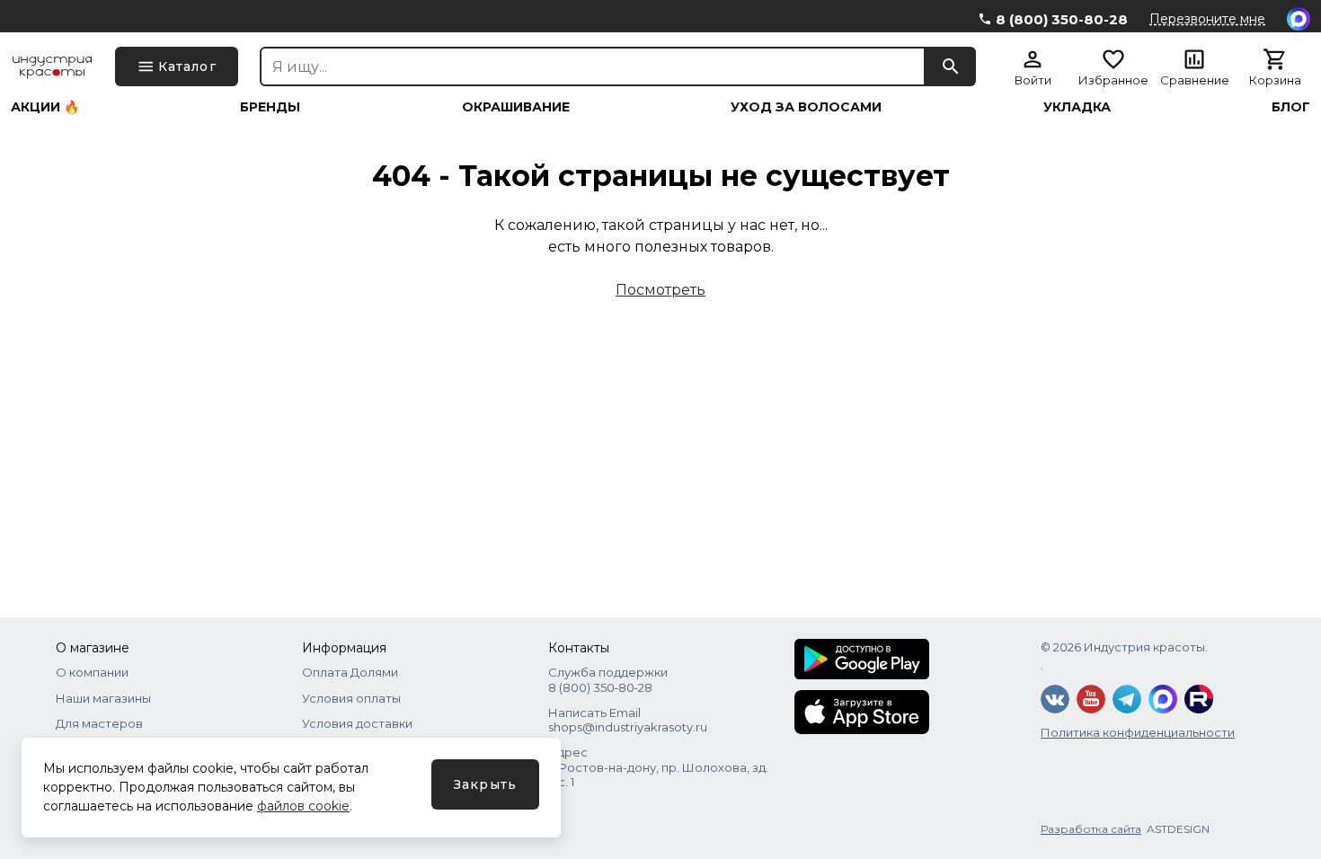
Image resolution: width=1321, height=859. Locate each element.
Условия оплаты (351, 698)
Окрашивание (516, 107)
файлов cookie (303, 806)
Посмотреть (660, 289)
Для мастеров (99, 723)
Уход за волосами (806, 107)
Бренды (270, 107)
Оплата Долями (350, 672)
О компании (92, 672)
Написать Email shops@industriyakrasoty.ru (627, 719)
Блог (1291, 107)
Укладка (1077, 107)
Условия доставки (357, 723)
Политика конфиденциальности (1138, 732)
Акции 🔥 (45, 107)
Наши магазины (103, 698)
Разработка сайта (1091, 829)
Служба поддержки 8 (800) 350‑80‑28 (608, 679)
